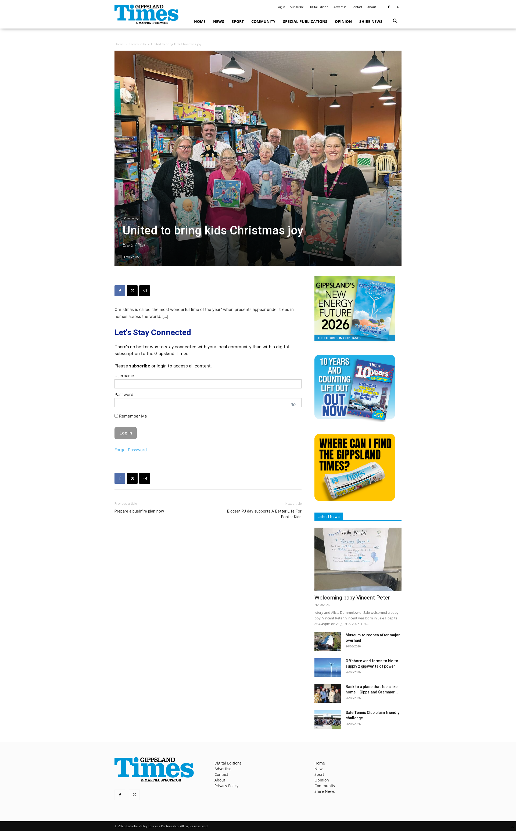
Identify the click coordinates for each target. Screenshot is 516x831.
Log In (281, 7)
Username (124, 375)
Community (263, 21)
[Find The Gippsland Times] (354, 499)
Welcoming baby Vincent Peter (352, 597)
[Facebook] (389, 7)
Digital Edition (318, 7)
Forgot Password (130, 449)
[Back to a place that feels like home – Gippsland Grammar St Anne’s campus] (327, 693)
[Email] (144, 290)
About (371, 7)
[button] (395, 21)
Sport (238, 21)
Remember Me (132, 416)
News (218, 21)
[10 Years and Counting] (354, 420)
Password (123, 394)
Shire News (370, 21)
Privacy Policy (226, 785)
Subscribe (297, 7)
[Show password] (293, 404)
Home (200, 21)
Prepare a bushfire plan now (139, 511)
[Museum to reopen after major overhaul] (327, 641)
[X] (397, 7)
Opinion (343, 21)
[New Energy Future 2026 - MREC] (354, 341)
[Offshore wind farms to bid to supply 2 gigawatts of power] (327, 667)
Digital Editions (228, 763)
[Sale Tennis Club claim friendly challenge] (327, 719)
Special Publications (305, 21)
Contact (357, 7)
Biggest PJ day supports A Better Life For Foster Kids (264, 514)
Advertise (340, 7)
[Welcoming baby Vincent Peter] (358, 559)
